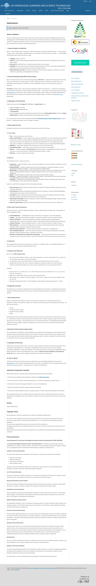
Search (46, 10)
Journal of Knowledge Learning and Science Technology (42, 568)
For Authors (74, 197)
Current (28, 10)
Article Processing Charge (57, 10)
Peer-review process (76, 81)
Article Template (75, 90)
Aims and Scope (75, 78)
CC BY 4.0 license (15, 569)
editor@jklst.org (11, 92)
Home (8, 18)
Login (67, 10)
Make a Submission (77, 71)
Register (8, 13)
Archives (34, 10)
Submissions (20, 10)
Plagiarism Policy (75, 100)
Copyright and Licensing (77, 93)
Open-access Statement (77, 84)
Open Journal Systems (76, 164)
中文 (72, 175)
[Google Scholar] (80, 55)
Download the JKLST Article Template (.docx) (49, 118)
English (73, 173)
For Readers (74, 195)
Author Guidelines (75, 87)
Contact (41, 10)
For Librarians (74, 199)
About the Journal (9, 10)
